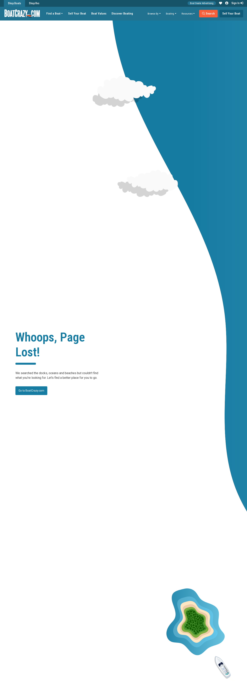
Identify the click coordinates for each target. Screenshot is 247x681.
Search (210, 13)
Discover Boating (122, 13)
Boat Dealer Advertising (201, 3)
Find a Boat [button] (53, 13)
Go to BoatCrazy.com (31, 390)
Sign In (235, 3)
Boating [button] (170, 13)
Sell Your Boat (77, 13)
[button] (220, 3)
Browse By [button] (153, 13)
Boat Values (98, 13)
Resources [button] (187, 13)
